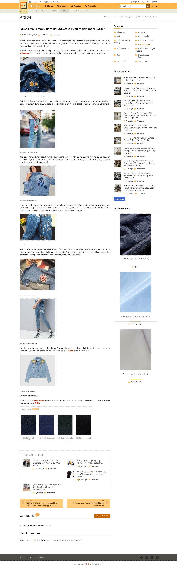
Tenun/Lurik (143, 61)
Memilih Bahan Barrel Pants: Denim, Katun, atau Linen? (139, 79)
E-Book (44, 11)
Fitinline (88, 564)
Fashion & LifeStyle (145, 40)
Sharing (50, 6)
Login (33, 540)
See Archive (119, 199)
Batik (118, 36)
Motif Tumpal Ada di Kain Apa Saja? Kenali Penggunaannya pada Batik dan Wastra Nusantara (139, 187)
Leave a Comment (102, 516)
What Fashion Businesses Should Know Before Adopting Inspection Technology (139, 103)
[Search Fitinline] (148, 6)
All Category (121, 32)
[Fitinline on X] (157, 557)
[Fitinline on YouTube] (141, 557)
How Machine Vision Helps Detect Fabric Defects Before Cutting (139, 139)
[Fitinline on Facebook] (152, 557)
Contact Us (91, 6)
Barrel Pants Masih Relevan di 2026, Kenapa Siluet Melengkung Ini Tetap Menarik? (139, 150)
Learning (36, 6)
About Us (77, 6)
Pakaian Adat (121, 61)
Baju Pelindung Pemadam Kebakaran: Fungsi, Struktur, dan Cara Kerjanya (140, 127)
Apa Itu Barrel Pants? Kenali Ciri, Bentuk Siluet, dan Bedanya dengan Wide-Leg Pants (140, 115)
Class (87, 11)
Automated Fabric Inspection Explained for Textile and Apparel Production (138, 175)
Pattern (54, 11)
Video (35, 11)
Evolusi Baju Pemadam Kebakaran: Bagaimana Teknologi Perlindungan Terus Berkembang (139, 163)
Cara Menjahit (143, 36)
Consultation (76, 11)
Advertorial (142, 32)
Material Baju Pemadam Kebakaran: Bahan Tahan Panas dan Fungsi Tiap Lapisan (140, 90)
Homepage (107, 17)
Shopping (63, 6)
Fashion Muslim (122, 48)
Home (22, 557)
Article (64, 11)
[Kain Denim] (56, 441)
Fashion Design (126, 17)
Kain (118, 55)
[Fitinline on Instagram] (146, 557)
